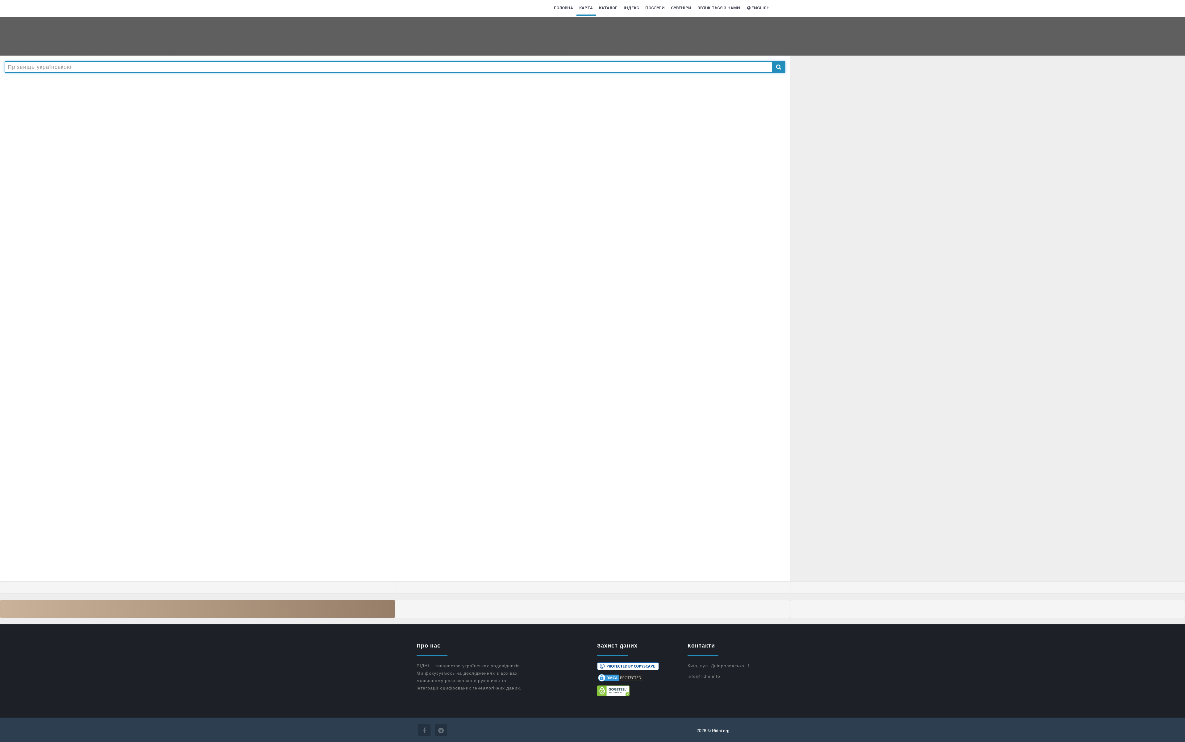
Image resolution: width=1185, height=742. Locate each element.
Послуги (655, 8)
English (760, 8)
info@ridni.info (704, 676)
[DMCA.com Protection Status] (637, 677)
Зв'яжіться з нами (718, 8)
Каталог (608, 8)
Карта (586, 8)
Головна (563, 8)
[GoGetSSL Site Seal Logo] (637, 690)
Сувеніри (681, 8)
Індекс (631, 8)
